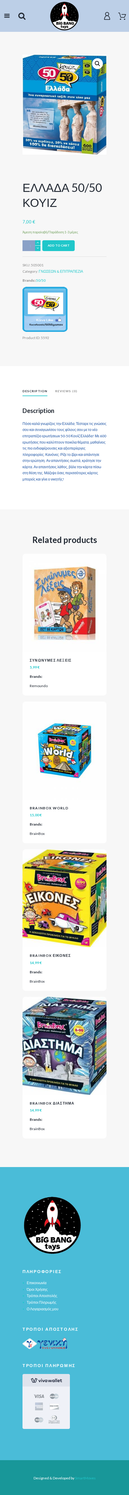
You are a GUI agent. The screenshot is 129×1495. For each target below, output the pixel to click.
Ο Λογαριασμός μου (42, 1309)
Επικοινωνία (36, 1283)
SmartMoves (85, 1478)
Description (34, 391)
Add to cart (59, 245)
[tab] (34, 392)
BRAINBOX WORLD (49, 808)
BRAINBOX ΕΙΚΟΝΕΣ (50, 955)
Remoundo (39, 686)
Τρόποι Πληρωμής (41, 1302)
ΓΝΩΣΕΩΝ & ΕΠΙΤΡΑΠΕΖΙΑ (61, 271)
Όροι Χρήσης (37, 1289)
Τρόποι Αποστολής (42, 1295)
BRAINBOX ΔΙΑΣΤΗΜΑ (52, 1103)
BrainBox (37, 833)
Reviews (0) (66, 391)
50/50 (41, 280)
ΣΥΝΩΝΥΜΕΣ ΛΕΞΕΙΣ (50, 660)
